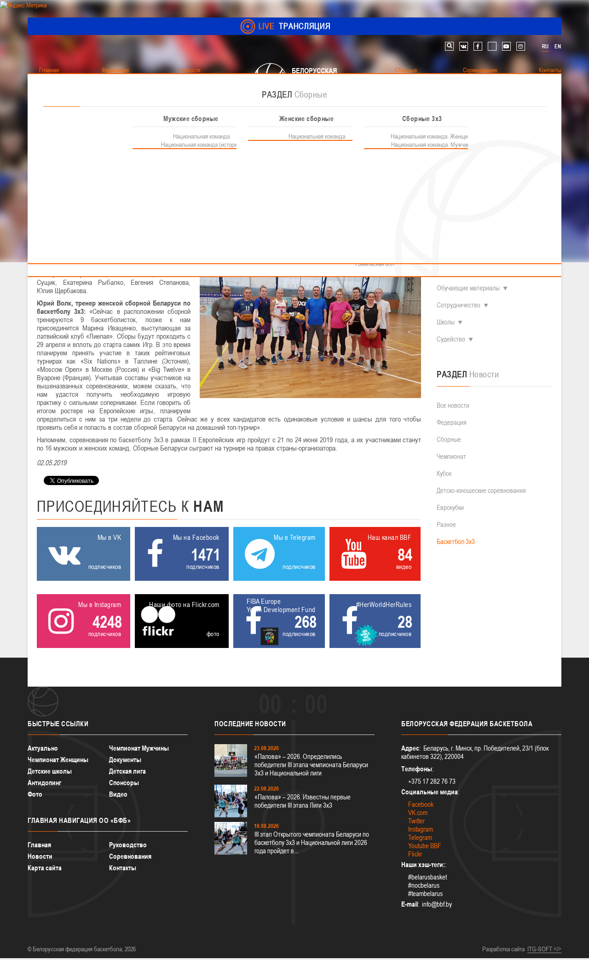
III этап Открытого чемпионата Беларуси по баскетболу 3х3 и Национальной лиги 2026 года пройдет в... (311, 842)
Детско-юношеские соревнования (481, 490)
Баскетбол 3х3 (456, 541)
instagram (520, 46)
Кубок (444, 473)
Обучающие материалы (468, 288)
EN (557, 46)
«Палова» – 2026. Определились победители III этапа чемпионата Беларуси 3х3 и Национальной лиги (311, 764)
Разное (446, 524)
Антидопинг (44, 783)
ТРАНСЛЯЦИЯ (295, 26)
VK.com (417, 812)
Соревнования (130, 856)
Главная (39, 845)
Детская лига (127, 771)
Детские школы (50, 771)
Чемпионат (451, 456)
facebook (478, 46)
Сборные (449, 439)
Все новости (453, 405)
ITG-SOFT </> (544, 949)
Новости (40, 856)
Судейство (451, 339)
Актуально (43, 748)
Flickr (415, 854)
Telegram (420, 837)
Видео (118, 794)
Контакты (122, 868)
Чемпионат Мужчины (139, 748)
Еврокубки (450, 507)
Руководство (128, 845)
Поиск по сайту (449, 46)
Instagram (420, 829)
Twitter (416, 821)
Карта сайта (45, 868)
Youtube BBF (424, 846)
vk (463, 46)
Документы (125, 759)
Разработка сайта (503, 949)
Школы (446, 322)
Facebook (420, 804)
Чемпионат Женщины (58, 759)
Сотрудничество (458, 305)
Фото (35, 794)
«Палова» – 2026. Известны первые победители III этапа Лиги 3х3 (302, 801)
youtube (506, 46)
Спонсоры (124, 783)
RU (545, 46)
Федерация (452, 422)
